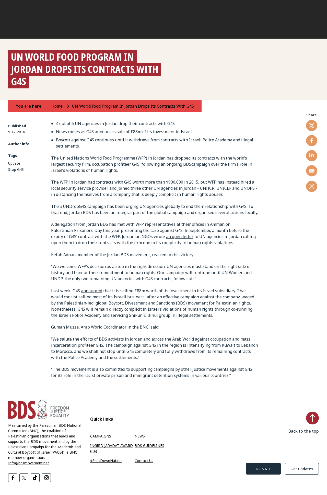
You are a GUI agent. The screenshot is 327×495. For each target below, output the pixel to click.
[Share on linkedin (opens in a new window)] (311, 155)
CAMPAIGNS (100, 436)
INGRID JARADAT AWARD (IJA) (111, 448)
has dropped (179, 158)
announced (91, 291)
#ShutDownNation (106, 460)
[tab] (33, 106)
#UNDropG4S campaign (83, 206)
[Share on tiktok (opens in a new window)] (35, 477)
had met (117, 224)
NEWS (140, 436)
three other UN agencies (154, 188)
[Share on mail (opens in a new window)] (311, 170)
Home (57, 106)
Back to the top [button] (303, 431)
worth (138, 182)
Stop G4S (16, 169)
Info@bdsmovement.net (28, 462)
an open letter (179, 236)
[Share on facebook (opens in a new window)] (311, 140)
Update (14, 163)
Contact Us (144, 460)
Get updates (301, 468)
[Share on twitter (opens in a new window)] (311, 125)
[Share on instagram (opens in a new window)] (46, 477)
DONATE (263, 468)
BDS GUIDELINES (149, 445)
